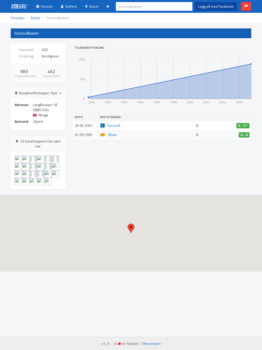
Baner (93, 6)
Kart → (56, 93)
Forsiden (18, 17)
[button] (246, 6)
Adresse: (22, 104)
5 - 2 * (243, 125)
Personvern (151, 343)
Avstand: (22, 121)
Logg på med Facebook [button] (216, 6)
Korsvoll (114, 125)
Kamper (46, 6)
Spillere (70, 6)
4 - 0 (244, 134)
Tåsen (112, 134)
